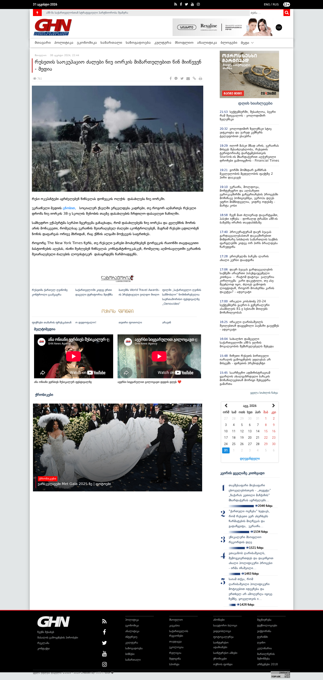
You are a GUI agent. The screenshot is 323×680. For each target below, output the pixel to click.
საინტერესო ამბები (225, 653)
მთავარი (43, 42)
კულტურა (162, 42)
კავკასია (174, 625)
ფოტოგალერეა (223, 637)
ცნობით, (69, 208)
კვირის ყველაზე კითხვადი (242, 473)
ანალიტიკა (207, 42)
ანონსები (219, 619)
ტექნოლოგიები (267, 625)
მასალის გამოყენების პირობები (57, 637)
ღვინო (261, 642)
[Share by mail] (188, 78)
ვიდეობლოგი (222, 631)
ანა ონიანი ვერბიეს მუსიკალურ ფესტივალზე (63, 382)
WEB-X (100, 672)
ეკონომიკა (87, 42)
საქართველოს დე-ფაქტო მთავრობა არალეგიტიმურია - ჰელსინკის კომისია (95, 12)
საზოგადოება (138, 42)
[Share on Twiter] (182, 78)
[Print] (200, 78)
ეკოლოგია (176, 647)
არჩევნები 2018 (267, 664)
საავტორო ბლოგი (225, 625)
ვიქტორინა (264, 631)
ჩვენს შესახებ (45, 632)
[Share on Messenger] (176, 78)
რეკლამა (43, 643)
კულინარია (264, 648)
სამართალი (111, 42)
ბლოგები (229, 42)
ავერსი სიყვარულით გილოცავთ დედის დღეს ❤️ (149, 382)
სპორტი (174, 664)
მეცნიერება (264, 619)
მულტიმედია (44, 329)
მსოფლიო (184, 42)
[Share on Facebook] (171, 78)
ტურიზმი (262, 637)
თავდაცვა (175, 641)
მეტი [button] (245, 43)
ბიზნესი (129, 654)
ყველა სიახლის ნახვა (264, 392)
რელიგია (175, 653)
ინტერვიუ (131, 637)
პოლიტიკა (63, 42)
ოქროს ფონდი (222, 664)
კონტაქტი (43, 648)
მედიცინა (175, 658)
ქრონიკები (44, 394)
